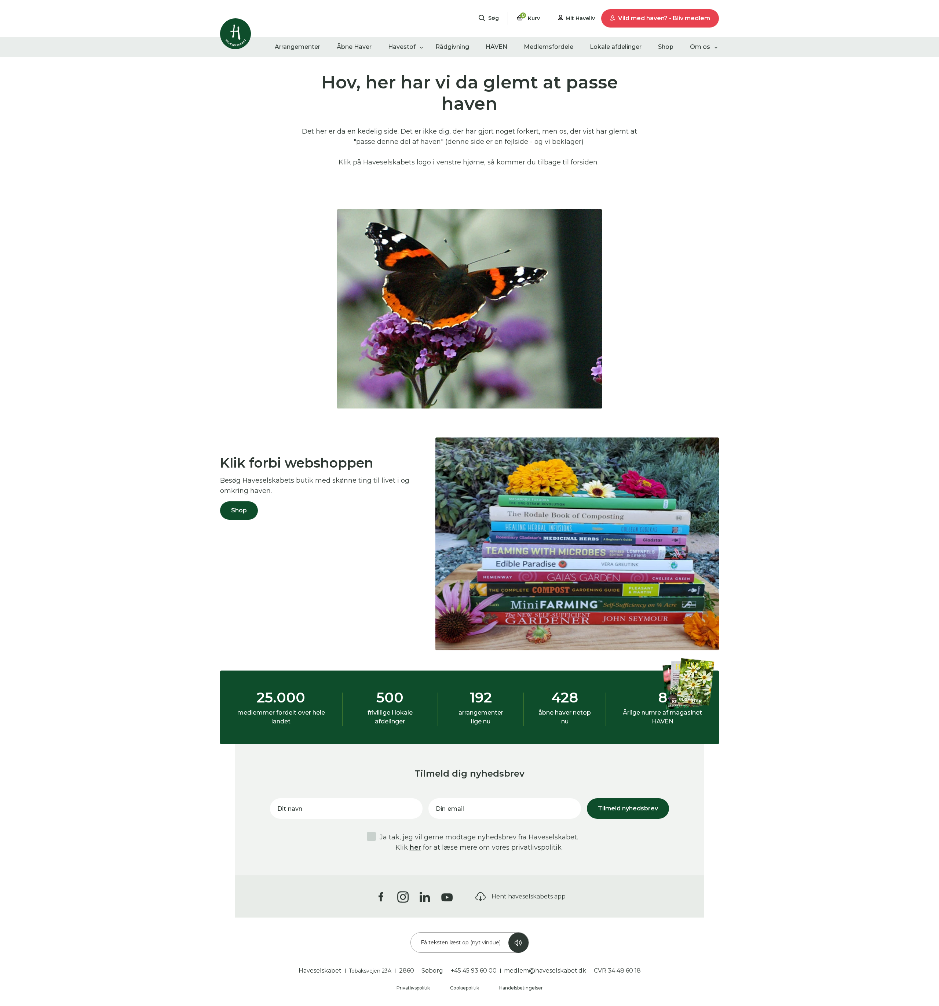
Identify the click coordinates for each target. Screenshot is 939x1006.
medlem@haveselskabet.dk (545, 970)
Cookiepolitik (465, 988)
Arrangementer (297, 46)
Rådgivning (452, 46)
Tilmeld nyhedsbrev (628, 808)
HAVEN (496, 46)
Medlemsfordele (548, 46)
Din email (450, 808)
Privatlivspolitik (414, 988)
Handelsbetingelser (521, 988)
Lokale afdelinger (616, 46)
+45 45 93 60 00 (474, 970)
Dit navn (289, 808)
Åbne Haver (354, 46)
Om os (700, 46)
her (415, 847)
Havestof (402, 46)
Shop (665, 46)
